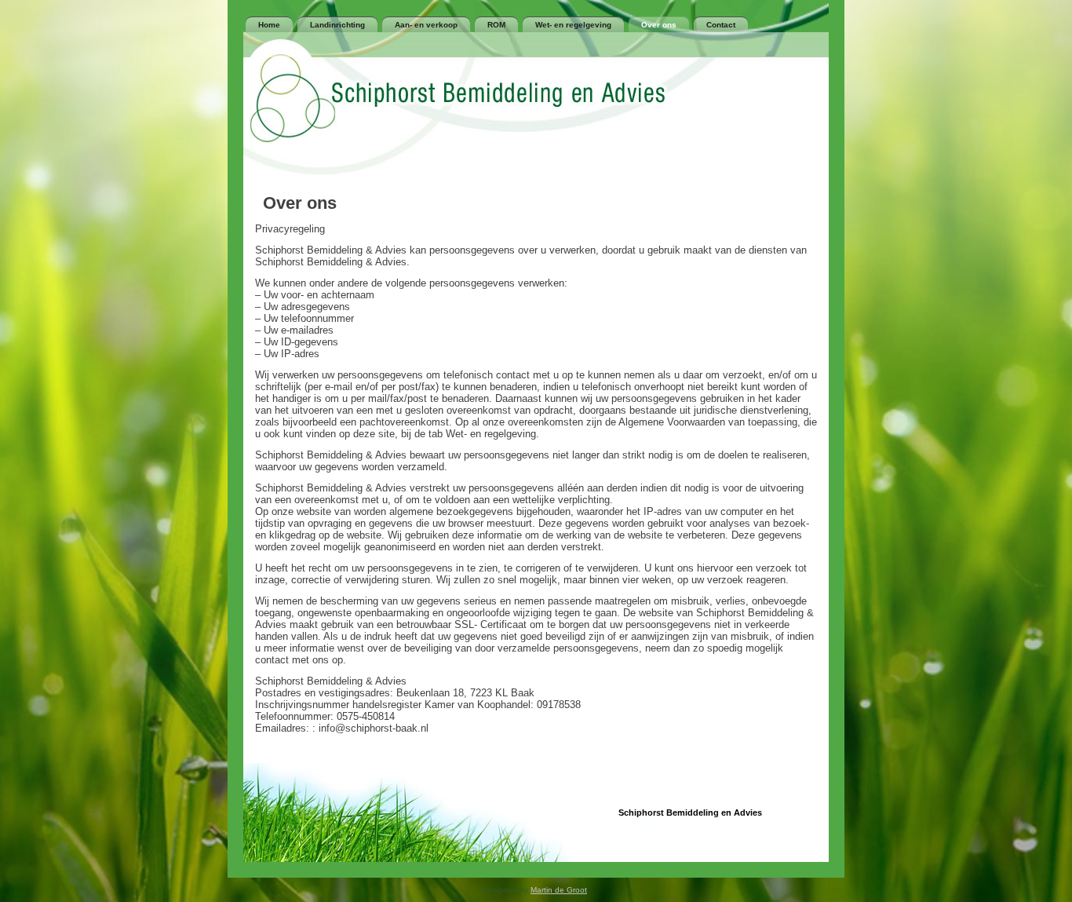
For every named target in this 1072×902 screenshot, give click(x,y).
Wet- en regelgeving (573, 24)
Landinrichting (337, 24)
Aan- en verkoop (426, 24)
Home (269, 24)
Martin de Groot (559, 890)
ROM (496, 24)
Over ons (658, 24)
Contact (720, 24)
